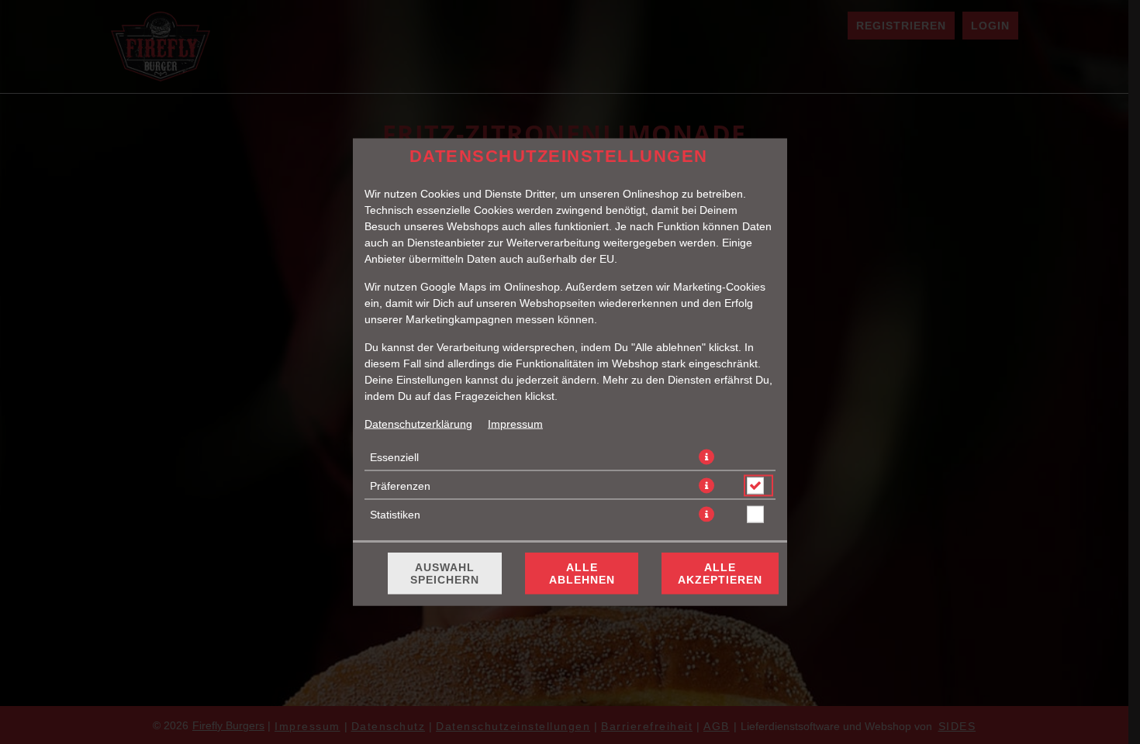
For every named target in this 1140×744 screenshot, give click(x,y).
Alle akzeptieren (720, 573)
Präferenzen (400, 486)
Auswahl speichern (444, 573)
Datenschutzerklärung (418, 424)
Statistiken (395, 514)
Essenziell (394, 457)
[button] (706, 457)
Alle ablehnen (582, 573)
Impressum (515, 424)
